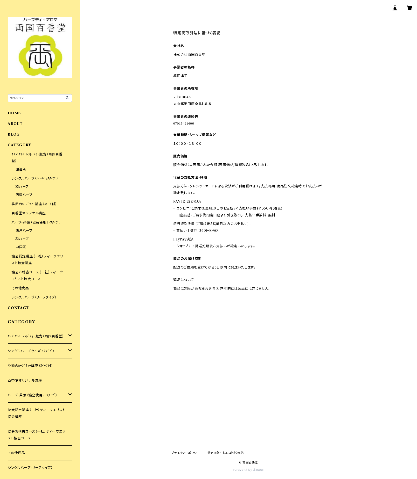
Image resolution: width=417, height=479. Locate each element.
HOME (14, 113)
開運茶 (20, 169)
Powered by (243, 470)
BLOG (14, 134)
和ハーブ (22, 186)
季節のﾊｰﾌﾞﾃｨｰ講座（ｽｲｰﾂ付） (34, 204)
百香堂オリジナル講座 (29, 213)
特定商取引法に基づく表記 (226, 453)
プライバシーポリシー (185, 453)
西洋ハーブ (23, 195)
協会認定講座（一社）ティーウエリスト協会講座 (36, 413)
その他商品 (20, 288)
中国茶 (20, 247)
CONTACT (18, 308)
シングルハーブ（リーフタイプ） (34, 297)
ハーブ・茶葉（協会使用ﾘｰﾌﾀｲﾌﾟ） (36, 222)
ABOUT (15, 124)
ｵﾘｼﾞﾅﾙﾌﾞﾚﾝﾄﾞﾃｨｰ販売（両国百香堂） (36, 336)
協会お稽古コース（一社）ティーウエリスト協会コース (36, 434)
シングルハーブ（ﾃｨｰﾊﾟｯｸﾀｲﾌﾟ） (35, 178)
